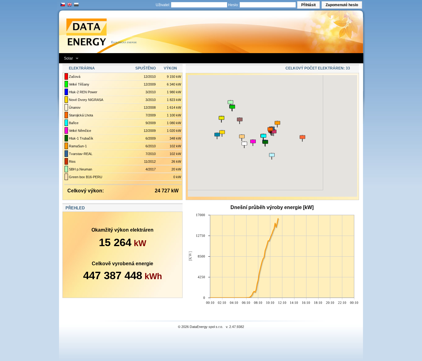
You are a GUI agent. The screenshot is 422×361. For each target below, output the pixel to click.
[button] (308, 5)
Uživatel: (163, 5)
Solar (66, 58)
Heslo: (233, 5)
